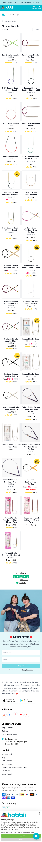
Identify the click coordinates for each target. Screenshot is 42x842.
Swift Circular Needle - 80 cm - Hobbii (31, 157)
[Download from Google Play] (27, 700)
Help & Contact (7, 728)
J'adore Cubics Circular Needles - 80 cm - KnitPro (31, 409)
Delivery (5, 731)
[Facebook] (9, 714)
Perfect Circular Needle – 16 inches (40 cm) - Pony (11, 555)
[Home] (2, 21)
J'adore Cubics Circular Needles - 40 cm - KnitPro (11, 482)
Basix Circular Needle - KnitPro (31, 56)
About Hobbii (7, 774)
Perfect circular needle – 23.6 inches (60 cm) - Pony (31, 520)
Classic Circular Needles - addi (31, 193)
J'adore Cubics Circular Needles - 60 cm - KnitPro (31, 447)
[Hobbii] (7, 7)
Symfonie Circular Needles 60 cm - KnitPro (11, 341)
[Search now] (37, 14)
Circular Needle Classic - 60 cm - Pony (11, 446)
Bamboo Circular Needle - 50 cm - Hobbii (31, 266)
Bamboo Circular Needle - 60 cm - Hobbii (11, 193)
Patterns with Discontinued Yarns (14, 767)
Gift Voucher (6, 771)
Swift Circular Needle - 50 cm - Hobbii (11, 229)
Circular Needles (10, 21)
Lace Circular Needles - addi (11, 124)
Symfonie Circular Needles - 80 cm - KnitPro (11, 303)
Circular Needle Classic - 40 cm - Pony (31, 375)
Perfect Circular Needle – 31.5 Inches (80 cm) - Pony (11, 520)
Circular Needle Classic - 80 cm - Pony (31, 340)
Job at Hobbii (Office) (9, 734)
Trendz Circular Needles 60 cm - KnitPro (30, 482)
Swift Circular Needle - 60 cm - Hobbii (11, 89)
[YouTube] (21, 714)
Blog (3, 757)
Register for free (8, 754)
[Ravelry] (26, 714)
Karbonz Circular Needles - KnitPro (11, 375)
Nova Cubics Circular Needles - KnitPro (11, 408)
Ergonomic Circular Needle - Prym (31, 302)
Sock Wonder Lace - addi (11, 157)
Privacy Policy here (27, 670)
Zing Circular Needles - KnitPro (11, 56)
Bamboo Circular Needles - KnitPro (11, 266)
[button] (39, 7)
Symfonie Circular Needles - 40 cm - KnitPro (31, 230)
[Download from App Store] (10, 700)
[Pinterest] (15, 714)
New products (7, 761)
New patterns (7, 764)
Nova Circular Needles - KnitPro (31, 124)
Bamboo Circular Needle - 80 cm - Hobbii (31, 89)
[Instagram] (4, 714)
